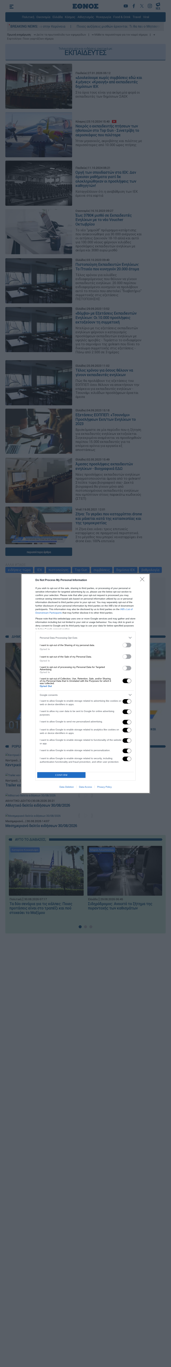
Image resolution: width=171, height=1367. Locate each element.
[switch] (127, 645)
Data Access (85, 787)
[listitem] (85, 637)
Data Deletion (66, 787)
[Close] (143, 580)
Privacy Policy (104, 787)
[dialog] (85, 683)
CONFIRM (61, 775)
